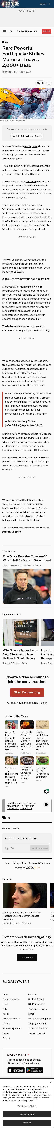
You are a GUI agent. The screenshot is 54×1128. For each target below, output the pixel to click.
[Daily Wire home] (27, 31)
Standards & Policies (38, 1028)
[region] (27, 1103)
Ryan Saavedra (9, 72)
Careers (32, 994)
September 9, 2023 (31, 425)
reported (31, 181)
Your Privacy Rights (37, 1009)
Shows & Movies (11, 999)
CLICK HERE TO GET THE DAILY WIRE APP (26, 279)
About (6, 1014)
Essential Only (27, 1114)
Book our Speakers (12, 1028)
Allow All (27, 1122)
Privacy (6, 1038)
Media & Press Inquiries (39, 1018)
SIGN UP (46, 31)
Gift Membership (36, 1004)
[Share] (49, 83)
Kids (5, 1009)
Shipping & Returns (37, 1023)
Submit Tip (27, 958)
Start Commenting (27, 692)
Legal (31, 1014)
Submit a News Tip (37, 1033)
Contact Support (36, 999)
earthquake (30, 146)
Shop (5, 1004)
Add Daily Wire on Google (29, 136)
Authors (7, 1023)
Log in (43, 702)
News (5, 994)
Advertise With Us (11, 1018)
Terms (6, 1033)
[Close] (50, 1082)
